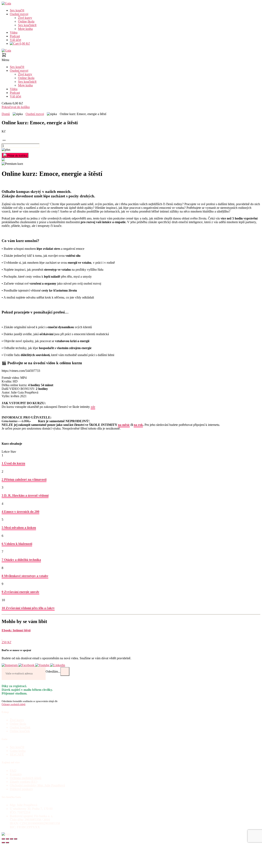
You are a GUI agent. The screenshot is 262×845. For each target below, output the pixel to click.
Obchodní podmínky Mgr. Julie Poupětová (37, 785)
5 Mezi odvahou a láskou (19, 527)
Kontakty (16, 774)
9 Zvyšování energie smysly (20, 592)
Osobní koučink (20, 727)
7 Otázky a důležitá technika (21, 559)
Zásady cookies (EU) (23, 781)
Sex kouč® (17, 10)
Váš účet (15, 40)
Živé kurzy (25, 17)
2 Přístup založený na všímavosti (24, 479)
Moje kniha (25, 29)
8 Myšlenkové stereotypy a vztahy (25, 576)
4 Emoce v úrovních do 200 (20, 511)
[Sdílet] (11, 838)
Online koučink (20, 731)
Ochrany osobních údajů (13, 704)
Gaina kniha (18, 750)
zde (93, 406)
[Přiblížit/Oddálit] (3, 838)
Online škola (26, 21)
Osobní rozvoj (19, 14)
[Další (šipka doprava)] (7, 842)
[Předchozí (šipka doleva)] (3, 842)
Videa (13, 32)
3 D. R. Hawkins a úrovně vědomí (25, 495)
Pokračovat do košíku (16, 107)
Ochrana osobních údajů (25, 778)
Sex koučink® (27, 25)
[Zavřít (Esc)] (15, 838)
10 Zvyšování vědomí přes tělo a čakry (28, 608)
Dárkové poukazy (21, 789)
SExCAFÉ (17, 754)
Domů (6, 114)
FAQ (13, 770)
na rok (138, 424)
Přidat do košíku (17, 155)
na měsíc (124, 424)
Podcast (15, 36)
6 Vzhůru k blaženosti (17, 543)
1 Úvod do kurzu (13, 463)
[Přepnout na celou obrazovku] (7, 838)
